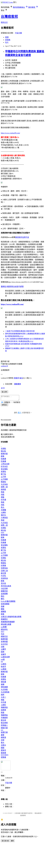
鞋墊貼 (3, 482)
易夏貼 (3, 471)
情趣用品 (4, 707)
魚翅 (2, 520)
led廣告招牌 (5, 657)
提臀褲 (3, 757)
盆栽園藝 (4, 594)
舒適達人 (4, 725)
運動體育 (17, 384)
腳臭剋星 (4, 454)
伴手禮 (3, 500)
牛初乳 (3, 576)
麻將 (2, 695)
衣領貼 (3, 448)
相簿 (7, 37)
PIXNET (10, 813)
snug (2, 532)
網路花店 (4, 636)
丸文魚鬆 (4, 689)
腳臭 (2, 456)
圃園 (2, 748)
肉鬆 (2, 494)
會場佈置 (4, 641)
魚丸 (2, 507)
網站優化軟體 (6, 624)
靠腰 (2, 606)
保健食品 (4, 568)
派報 (2, 647)
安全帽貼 (4, 469)
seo (2, 730)
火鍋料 (3, 512)
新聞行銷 (4, 732)
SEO (2, 631)
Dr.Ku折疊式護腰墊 (8, 601)
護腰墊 (3, 611)
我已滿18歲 (5, 841)
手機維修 (4, 718)
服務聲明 (23, 815)
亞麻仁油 (4, 571)
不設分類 (18, 33)
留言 (21, 378)
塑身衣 (3, 750)
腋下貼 (3, 474)
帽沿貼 (3, 451)
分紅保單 (4, 588)
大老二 (3, 697)
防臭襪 (3, 461)
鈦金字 (3, 666)
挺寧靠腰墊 (5, 604)
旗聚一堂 (4, 487)
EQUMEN (4, 755)
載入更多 (4, 392)
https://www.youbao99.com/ (10, 133)
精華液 (3, 737)
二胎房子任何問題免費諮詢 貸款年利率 (20, 331)
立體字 (3, 649)
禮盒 (2, 497)
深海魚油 (4, 578)
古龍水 (3, 745)
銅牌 (2, 652)
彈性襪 (3, 682)
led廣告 (3, 664)
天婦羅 (3, 510)
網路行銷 (4, 728)
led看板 (3, 669)
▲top (3, 388)
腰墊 (2, 609)
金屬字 (3, 654)
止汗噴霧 (4, 479)
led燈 (3, 659)
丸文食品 (4, 484)
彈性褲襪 (4, 687)
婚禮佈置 (4, 639)
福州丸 (3, 515)
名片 (7, 42)
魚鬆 (2, 492)
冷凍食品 (4, 517)
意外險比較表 (6, 586)
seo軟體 (4, 627)
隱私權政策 (38, 813)
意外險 (3, 583)
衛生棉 (3, 720)
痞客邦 (16, 378)
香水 (2, 742)
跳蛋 (2, 712)
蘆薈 (2, 735)
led (2, 661)
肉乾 (2, 505)
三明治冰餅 (5, 464)
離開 (12, 841)
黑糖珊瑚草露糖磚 (8, 622)
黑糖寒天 (4, 619)
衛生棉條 (4, 723)
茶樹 (2, 740)
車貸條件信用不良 (22, 237)
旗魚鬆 (3, 489)
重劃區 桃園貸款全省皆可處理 (12, 286)
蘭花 (2, 599)
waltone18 (4, 366)
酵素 (2, 581)
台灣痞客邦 (9, 16)
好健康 (3, 565)
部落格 (7, 40)
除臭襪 (3, 459)
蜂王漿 (3, 573)
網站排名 (4, 629)
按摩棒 (3, 710)
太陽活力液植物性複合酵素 (11, 617)
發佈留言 (4, 405)
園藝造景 (4, 591)
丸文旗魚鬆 (5, 692)
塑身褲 (3, 753)
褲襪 (2, 684)
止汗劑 (3, 477)
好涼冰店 (4, 466)
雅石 (2, 596)
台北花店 (4, 644)
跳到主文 (4, 22)
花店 (2, 634)
